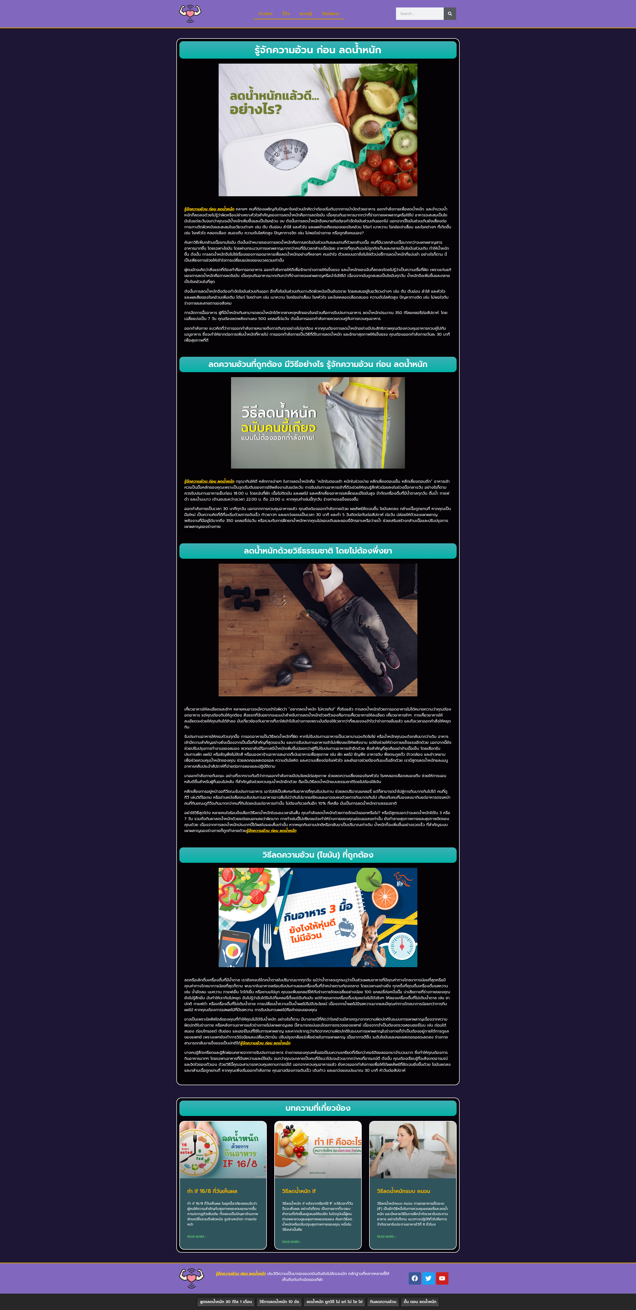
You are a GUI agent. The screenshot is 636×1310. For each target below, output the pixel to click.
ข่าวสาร (265, 13)
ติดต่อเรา (330, 13)
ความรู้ (306, 13)
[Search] (450, 13)
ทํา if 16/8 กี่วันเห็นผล (212, 1191)
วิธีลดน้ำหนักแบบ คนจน (403, 1191)
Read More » (196, 1236)
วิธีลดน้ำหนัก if (299, 1191)
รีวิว (286, 13)
